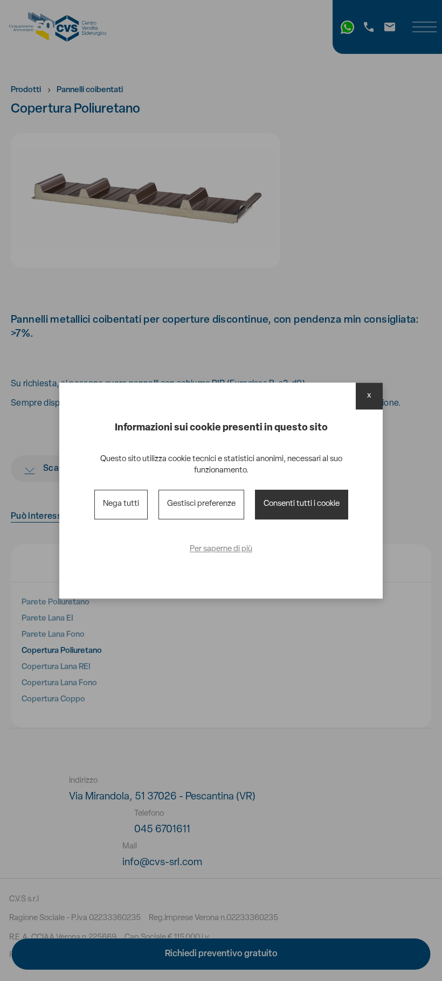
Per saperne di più (221, 549)
